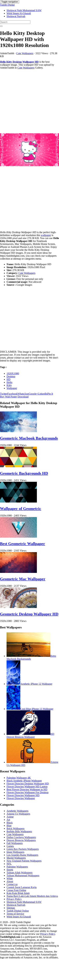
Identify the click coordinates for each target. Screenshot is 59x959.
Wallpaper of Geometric (20, 508)
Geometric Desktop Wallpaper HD (29, 614)
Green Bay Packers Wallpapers (23, 849)
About (10, 881)
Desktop (11, 376)
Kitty (9, 385)
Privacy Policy (14, 899)
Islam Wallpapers (15, 852)
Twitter (3, 393)
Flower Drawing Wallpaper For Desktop (28, 792)
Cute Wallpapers (24, 53)
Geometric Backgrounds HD (24, 473)
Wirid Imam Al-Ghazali (19, 13)
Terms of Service (15, 913)
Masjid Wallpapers (16, 857)
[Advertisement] (29, 101)
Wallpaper (12, 388)
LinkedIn (42, 393)
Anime (10, 816)
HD (8, 379)
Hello (9, 382)
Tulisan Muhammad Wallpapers (23, 875)
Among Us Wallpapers (18, 813)
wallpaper (46, 235)
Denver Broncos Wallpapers (21, 840)
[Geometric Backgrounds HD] (18, 466)
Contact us (12, 884)
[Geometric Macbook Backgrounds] (18, 431)
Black (10, 822)
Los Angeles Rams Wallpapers (22, 855)
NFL (9, 863)
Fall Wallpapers (15, 843)
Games (10, 846)
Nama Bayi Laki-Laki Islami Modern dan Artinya (32, 896)
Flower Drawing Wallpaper (21, 798)
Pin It (50, 393)
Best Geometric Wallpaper (22, 544)
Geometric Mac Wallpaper (22, 579)
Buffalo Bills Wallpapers (19, 831)
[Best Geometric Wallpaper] (18, 536)
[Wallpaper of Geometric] (18, 501)
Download (23, 396)
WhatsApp (23, 393)
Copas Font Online (16, 890)
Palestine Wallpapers (17, 866)
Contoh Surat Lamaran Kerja (22, 887)
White (10, 878)
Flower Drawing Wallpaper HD (23, 795)
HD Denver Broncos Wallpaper (30, 735)
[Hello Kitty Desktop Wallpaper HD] (29, 150)
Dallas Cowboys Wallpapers (21, 837)
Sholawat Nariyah (16, 16)
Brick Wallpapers (15, 828)
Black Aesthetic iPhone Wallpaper (24, 780)
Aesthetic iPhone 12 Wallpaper (36, 683)
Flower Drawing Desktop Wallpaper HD (28, 783)
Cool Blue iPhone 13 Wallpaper (36, 708)
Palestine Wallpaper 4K (19, 777)
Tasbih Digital (7, 4)
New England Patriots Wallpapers (24, 860)
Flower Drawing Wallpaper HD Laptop (27, 786)
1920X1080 (13, 373)
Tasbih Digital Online (18, 910)
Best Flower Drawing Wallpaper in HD (27, 789)
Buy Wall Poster (8, 396)
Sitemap (11, 907)
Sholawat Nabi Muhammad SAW (24, 10)
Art (8, 819)
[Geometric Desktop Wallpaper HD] (18, 607)
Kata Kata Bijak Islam (18, 893)
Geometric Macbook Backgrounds (29, 438)
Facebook (12, 393)
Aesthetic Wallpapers (17, 810)
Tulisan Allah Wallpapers (19, 872)
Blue (9, 825)
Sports (10, 869)
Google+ (33, 393)
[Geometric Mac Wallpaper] (18, 572)
